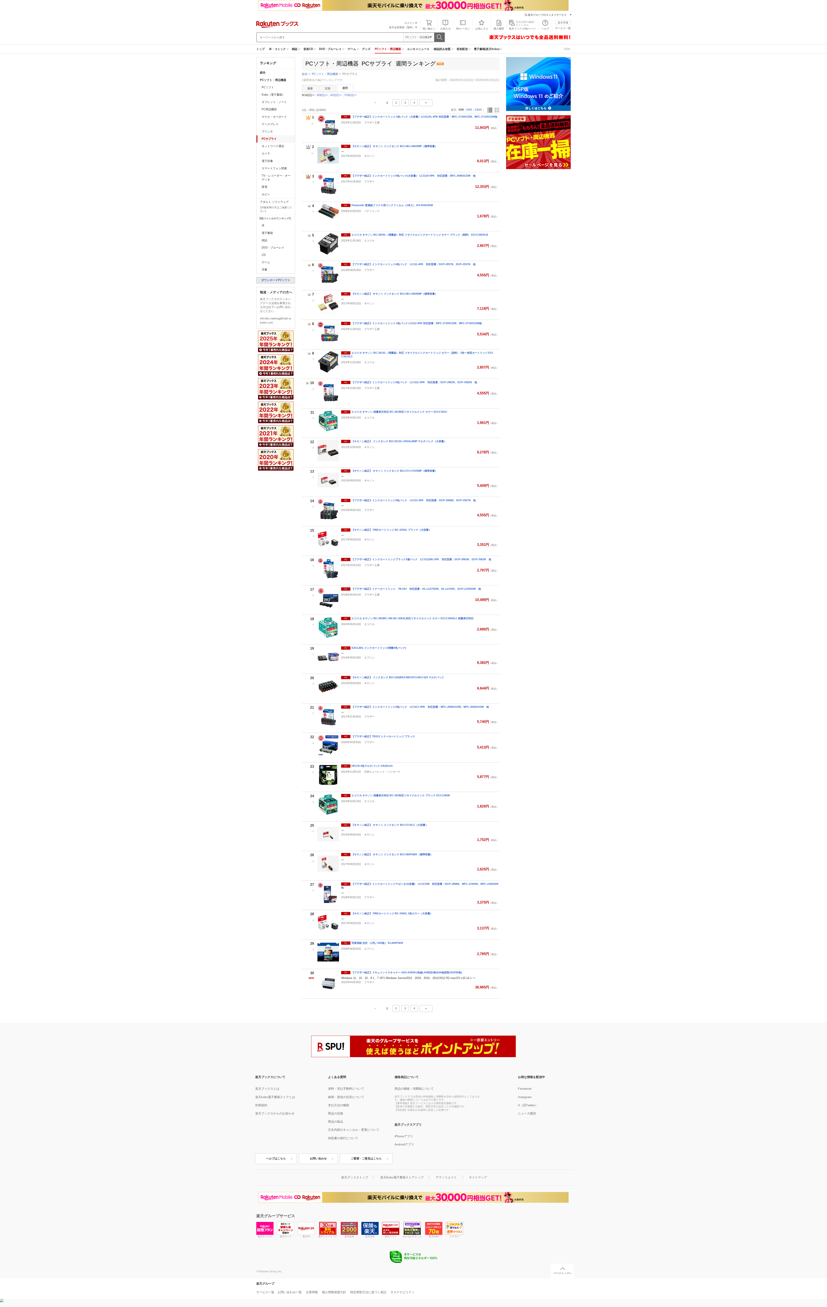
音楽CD (308, 49)
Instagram (525, 1097)
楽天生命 (370, 1236)
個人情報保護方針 (334, 1292)
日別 (327, 88)
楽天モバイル (265, 1236)
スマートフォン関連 (274, 168)
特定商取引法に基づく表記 (368, 1292)
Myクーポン (463, 28)
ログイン (409, 23)
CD (264, 255)
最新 (310, 88)
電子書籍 (267, 233)
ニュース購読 (527, 1113)
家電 (264, 186)
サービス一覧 (563, 28)
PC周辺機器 (269, 109)
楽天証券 (349, 1236)
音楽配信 (462, 49)
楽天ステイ (391, 1236)
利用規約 (261, 1105)
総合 (263, 72)
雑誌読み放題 (442, 49)
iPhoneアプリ (404, 1136)
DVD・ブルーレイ (330, 49)
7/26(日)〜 (350, 95)
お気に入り (481, 28)
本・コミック (277, 49)
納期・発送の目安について (346, 1097)
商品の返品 (335, 1121)
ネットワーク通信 (273, 146)
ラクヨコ (454, 1236)
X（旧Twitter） (528, 1105)
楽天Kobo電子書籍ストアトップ (402, 1177)
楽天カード (286, 1236)
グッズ (366, 49)
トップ (260, 49)
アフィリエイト (446, 1177)
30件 (461, 109)
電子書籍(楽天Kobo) (486, 49)
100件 (478, 109)
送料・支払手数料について (346, 1088)
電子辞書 (267, 161)
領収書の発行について (343, 1138)
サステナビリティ (402, 1292)
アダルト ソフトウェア (274, 202)
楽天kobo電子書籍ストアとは (275, 1097)
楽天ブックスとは (267, 1088)
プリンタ (267, 131)
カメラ (266, 153)
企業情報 (312, 1292)
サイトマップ (478, 1177)
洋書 (264, 269)
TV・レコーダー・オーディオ (276, 177)
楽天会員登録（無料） (402, 27)
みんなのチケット (412, 1236)
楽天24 (306, 1236)
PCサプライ (269, 138)
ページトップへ (562, 1273)
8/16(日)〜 (308, 95)
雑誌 (294, 49)
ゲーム (352, 49)
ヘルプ (545, 28)
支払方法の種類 (338, 1105)
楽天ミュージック (327, 1236)
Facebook (525, 1088)
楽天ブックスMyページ (522, 28)
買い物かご (429, 28)
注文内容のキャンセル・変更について (353, 1129)
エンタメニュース (418, 49)
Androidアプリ (404, 1144)
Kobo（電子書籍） (273, 94)
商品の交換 (335, 1113)
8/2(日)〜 (336, 95)
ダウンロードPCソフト (275, 280)
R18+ (567, 49)
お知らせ (445, 28)
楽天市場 (563, 22)
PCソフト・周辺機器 (388, 49)
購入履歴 (499, 28)
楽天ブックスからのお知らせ (274, 1113)
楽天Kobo (434, 1236)
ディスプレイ (270, 124)
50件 (469, 109)
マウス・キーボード (274, 116)
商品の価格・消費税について (414, 1088)
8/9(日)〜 (322, 95)
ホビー (266, 194)
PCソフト (268, 87)
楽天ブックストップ (354, 1177)
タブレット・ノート (274, 102)
